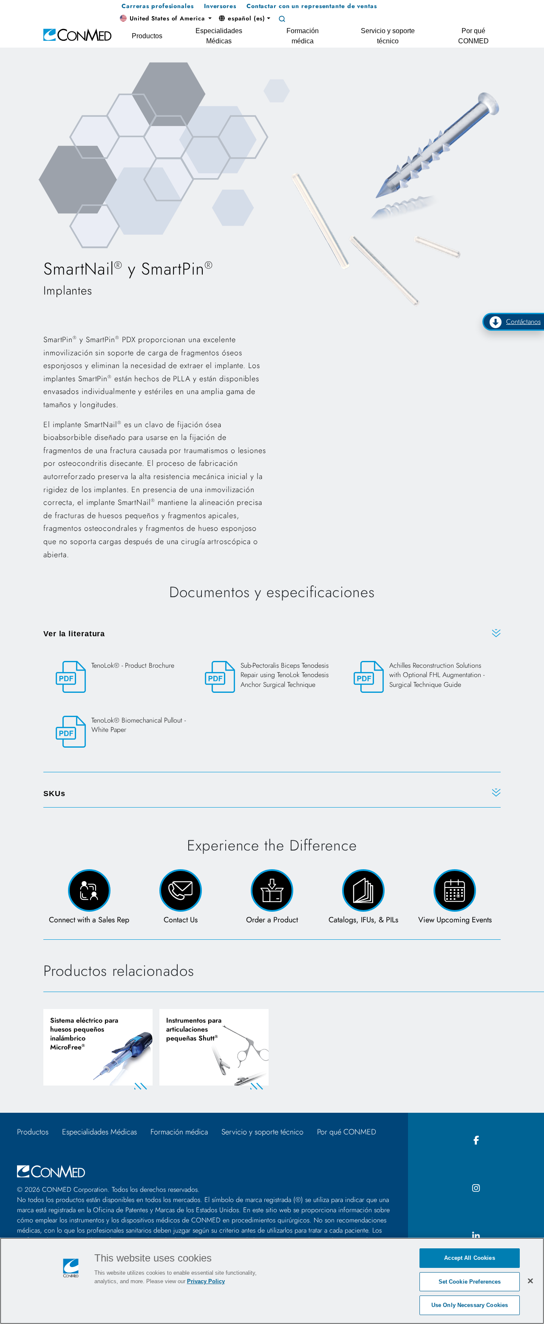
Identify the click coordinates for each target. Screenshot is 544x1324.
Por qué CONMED (346, 1131)
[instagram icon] (476, 1188)
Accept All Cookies (469, 1258)
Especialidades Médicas (99, 1131)
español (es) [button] (246, 18)
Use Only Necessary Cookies (469, 1305)
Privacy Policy (206, 1281)
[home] (77, 34)
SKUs (54, 793)
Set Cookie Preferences (470, 1282)
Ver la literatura (74, 633)
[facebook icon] (476, 1140)
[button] (166, 19)
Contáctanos (523, 322)
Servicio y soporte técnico (262, 1131)
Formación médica (179, 1131)
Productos (32, 1131)
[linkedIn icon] (476, 1236)
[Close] (530, 1280)
